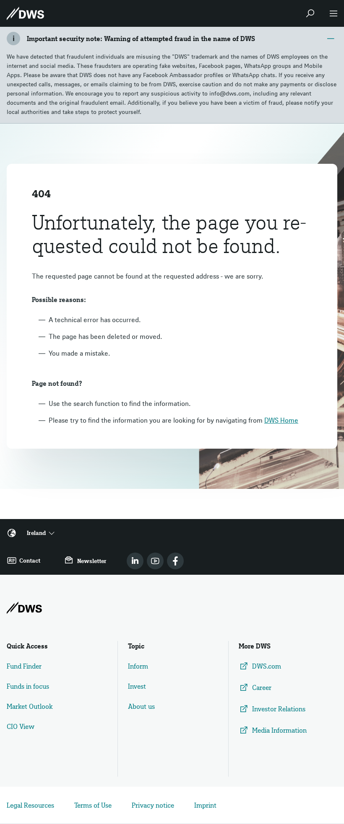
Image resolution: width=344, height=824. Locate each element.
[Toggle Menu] (333, 13)
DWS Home (281, 420)
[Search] (310, 13)
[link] (135, 561)
